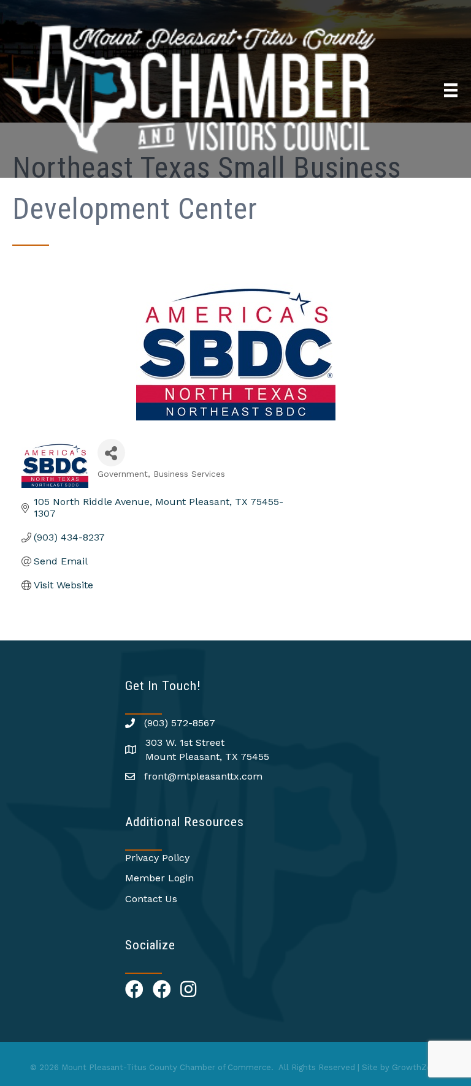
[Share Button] (111, 452)
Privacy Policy (157, 858)
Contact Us (151, 899)
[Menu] (451, 90)
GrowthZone (417, 1067)
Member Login (159, 878)
